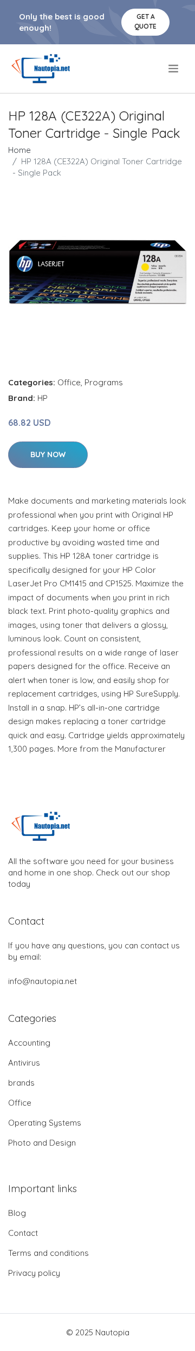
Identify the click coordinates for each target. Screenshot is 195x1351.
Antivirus (24, 1063)
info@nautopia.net (42, 981)
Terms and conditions (48, 1253)
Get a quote (145, 21)
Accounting (29, 1043)
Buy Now (48, 454)
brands (21, 1083)
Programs (103, 382)
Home (19, 150)
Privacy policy (34, 1273)
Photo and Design (42, 1143)
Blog (17, 1213)
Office (69, 382)
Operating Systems (44, 1123)
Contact (23, 1233)
